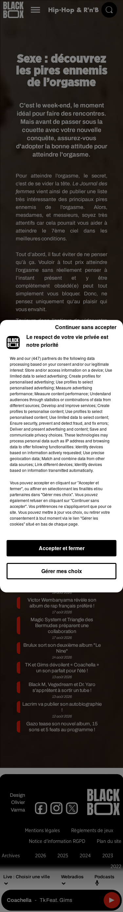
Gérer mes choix (61, 571)
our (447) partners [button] (41, 358)
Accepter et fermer (62, 548)
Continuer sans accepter (85, 327)
